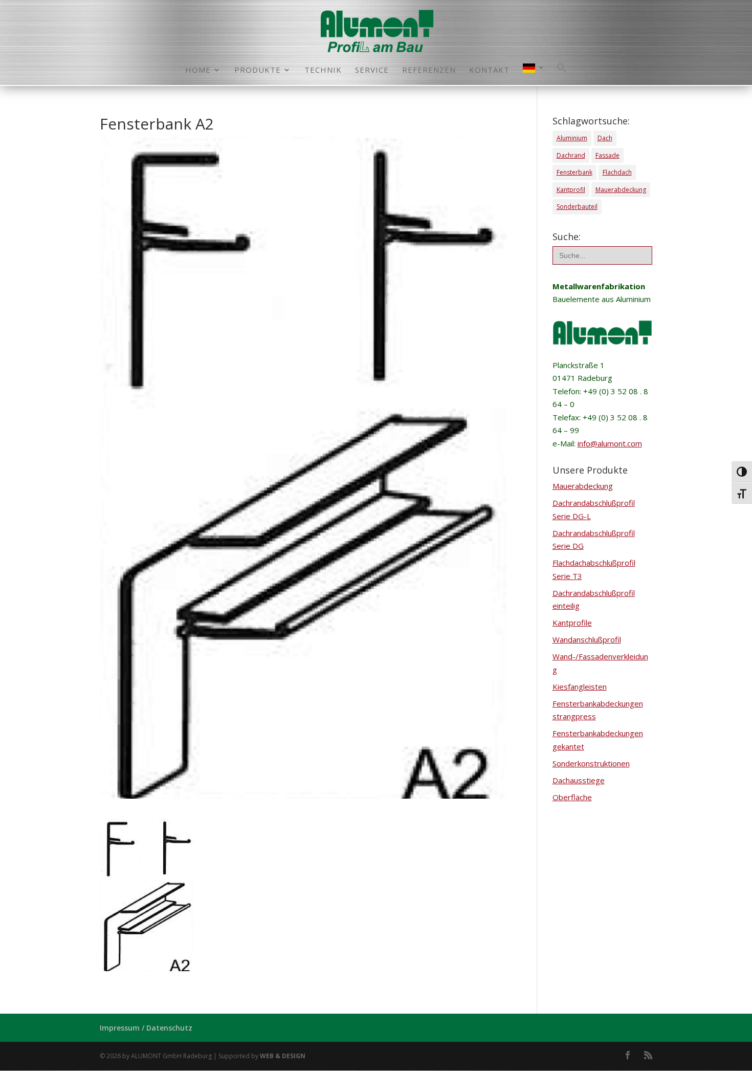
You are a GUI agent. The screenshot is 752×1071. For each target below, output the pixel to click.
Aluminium (572, 138)
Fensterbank (574, 172)
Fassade (607, 155)
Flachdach (617, 172)
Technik (323, 70)
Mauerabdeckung (620, 189)
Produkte (257, 70)
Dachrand (571, 155)
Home (198, 70)
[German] (534, 73)
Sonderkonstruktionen (591, 763)
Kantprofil (571, 189)
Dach (605, 138)
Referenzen (429, 70)
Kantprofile (572, 622)
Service (372, 70)
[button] (562, 73)
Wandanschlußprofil (586, 639)
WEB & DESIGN (282, 1056)
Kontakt (489, 70)
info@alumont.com (610, 443)
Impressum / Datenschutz (146, 1028)
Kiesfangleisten (579, 686)
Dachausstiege (578, 780)
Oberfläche (572, 797)
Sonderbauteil (577, 206)
